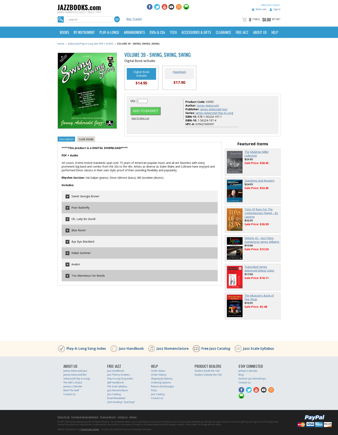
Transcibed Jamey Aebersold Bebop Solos (259, 268)
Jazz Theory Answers (118, 374)
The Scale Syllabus (117, 386)
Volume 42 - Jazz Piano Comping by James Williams (262, 240)
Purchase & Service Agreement (84, 417)
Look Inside (86, 139)
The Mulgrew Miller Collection (257, 153)
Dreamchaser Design (90, 429)
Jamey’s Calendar (72, 386)
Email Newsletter (116, 398)
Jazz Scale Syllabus (258, 348)
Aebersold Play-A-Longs (76, 378)
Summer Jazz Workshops (252, 378)
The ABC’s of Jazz (72, 382)
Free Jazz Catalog (215, 348)
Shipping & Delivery (162, 378)
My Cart (276, 19)
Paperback (179, 72)
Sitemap (133, 417)
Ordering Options (161, 382)
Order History (158, 374)
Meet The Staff (71, 390)
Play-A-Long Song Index (86, 348)
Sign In (276, 9)
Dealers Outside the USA (208, 374)
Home (61, 43)
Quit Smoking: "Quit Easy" (121, 402)
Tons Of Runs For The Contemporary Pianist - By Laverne (261, 213)
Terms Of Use (64, 417)
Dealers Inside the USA (207, 370)
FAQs (154, 390)
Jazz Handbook (131, 348)
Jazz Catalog (114, 394)
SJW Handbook (115, 382)
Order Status (158, 370)
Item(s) (256, 19)
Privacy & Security (108, 417)
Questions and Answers (259, 180)
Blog (241, 374)
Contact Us (69, 394)
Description (66, 139)
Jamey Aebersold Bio (75, 374)
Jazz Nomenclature (172, 348)
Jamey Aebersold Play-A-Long (214, 113)
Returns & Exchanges (162, 386)
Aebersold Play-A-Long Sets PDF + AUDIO (90, 43)
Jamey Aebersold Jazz (213, 109)
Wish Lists (261, 9)
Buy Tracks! (134, 19)
